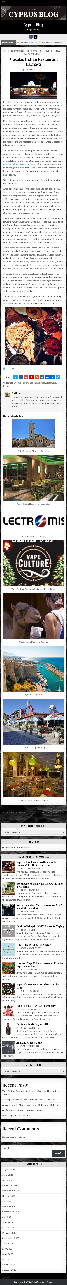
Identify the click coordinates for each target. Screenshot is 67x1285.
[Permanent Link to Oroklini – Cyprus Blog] (33, 722)
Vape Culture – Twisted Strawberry (36, 1005)
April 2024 (7, 1222)
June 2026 (7, 1175)
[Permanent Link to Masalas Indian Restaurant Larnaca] (33, 85)
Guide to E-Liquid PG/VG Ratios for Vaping (40, 926)
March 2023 (8, 1259)
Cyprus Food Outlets (23, 51)
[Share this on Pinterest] (31, 377)
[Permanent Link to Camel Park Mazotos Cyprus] (33, 616)
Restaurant (56, 51)
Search (5, 1148)
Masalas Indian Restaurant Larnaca (33, 61)
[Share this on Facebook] (21, 377)
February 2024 (9, 1233)
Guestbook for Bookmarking (16, 847)
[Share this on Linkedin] (52, 377)
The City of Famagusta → (54, 812)
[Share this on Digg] (47, 377)
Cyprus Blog (33, 24)
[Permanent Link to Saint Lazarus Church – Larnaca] (33, 433)
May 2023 (7, 1249)
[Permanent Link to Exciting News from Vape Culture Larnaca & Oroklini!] (8, 888)
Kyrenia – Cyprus (33, 695)
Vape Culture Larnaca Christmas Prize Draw (33, 589)
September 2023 (10, 1238)
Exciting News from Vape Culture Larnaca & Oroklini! (39, 885)
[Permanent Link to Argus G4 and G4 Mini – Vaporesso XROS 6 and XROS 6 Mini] (8, 910)
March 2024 (8, 1228)
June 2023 (7, 1243)
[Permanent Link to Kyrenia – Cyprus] (33, 669)
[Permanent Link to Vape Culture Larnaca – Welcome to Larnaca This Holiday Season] (8, 867)
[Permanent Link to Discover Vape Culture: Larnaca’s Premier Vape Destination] (8, 968)
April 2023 (7, 1254)
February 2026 (9, 1185)
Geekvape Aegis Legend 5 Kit (32, 1024)
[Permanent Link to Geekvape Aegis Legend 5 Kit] (8, 1029)
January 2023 (9, 1270)
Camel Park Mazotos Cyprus (33, 642)
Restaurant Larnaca (32, 53)
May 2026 (7, 1180)
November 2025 (10, 1191)
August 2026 (8, 1169)
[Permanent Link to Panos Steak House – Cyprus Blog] (33, 478)
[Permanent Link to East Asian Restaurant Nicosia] (33, 774)
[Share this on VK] (42, 377)
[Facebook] (31, 37)
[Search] (35, 37)
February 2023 (9, 1264)
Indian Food (39, 383)
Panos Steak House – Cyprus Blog (33, 504)
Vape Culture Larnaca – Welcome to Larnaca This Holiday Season (36, 864)
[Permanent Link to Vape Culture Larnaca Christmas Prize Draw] (33, 563)
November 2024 (10, 1206)
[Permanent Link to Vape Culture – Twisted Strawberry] (8, 1010)
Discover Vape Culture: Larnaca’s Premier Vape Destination (39, 964)
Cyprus (10, 51)
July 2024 (7, 1217)
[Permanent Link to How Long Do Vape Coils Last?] (8, 949)
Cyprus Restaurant (41, 51)
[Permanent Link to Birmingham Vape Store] (33, 520)
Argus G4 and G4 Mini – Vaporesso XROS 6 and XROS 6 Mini (39, 906)
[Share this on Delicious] (58, 377)
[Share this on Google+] (26, 377)
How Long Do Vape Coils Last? (33, 944)
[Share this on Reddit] (37, 377)
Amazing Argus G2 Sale (29, 1042)
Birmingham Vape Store (33, 536)
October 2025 (9, 1196)
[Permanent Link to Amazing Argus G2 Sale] (8, 1047)
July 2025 (7, 1201)
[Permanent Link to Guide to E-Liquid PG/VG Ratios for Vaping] (8, 931)
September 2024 (10, 1212)
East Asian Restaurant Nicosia (33, 800)
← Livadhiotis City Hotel (13, 812)
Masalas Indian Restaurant (16, 164)
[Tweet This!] (15, 377)
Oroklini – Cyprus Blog (33, 747)
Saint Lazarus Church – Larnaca (33, 451)
